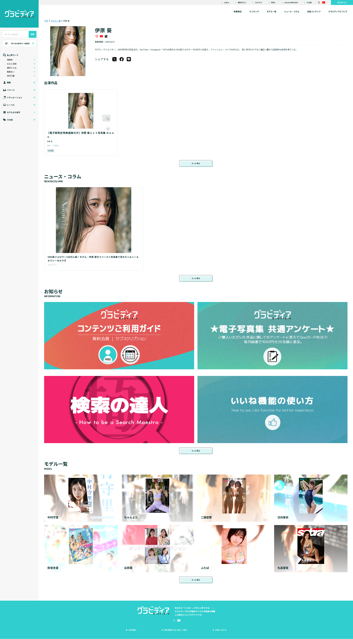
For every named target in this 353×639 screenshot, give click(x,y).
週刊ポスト (242, 2)
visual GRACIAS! (291, 2)
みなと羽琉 (12, 63)
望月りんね (12, 67)
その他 (309, 2)
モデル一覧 (271, 11)
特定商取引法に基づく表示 (175, 630)
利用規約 (132, 630)
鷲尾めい (11, 71)
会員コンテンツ (314, 11)
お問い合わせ (221, 630)
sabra (226, 2)
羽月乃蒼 (11, 75)
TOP (46, 20)
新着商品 (238, 11)
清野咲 (10, 59)
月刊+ (273, 2)
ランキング (254, 11)
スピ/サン (258, 2)
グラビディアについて (337, 11)
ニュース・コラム (291, 11)
